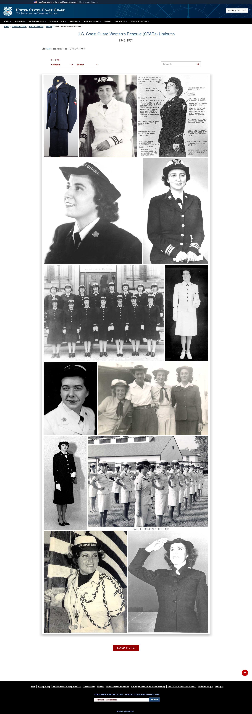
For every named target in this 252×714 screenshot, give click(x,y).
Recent (80, 64)
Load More (126, 648)
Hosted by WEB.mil (125, 711)
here (48, 48)
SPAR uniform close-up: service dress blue (78, 250)
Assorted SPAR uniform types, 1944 (136, 420)
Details (115, 149)
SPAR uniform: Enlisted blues (160, 618)
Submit (154, 699)
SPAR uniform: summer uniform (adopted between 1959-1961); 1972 (131, 516)
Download (57, 148)
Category (55, 64)
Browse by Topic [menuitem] (57, 21)
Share (70, 151)
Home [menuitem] (6, 21)
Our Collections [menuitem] (36, 21)
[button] (88, 2)
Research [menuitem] (19, 21)
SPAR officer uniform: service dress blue (168, 250)
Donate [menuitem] (107, 21)
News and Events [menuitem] (91, 21)
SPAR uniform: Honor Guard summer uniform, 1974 (74, 619)
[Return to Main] (245, 674)
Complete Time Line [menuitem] (139, 21)
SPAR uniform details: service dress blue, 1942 (165, 144)
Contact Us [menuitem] (120, 21)
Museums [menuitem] (74, 21)
